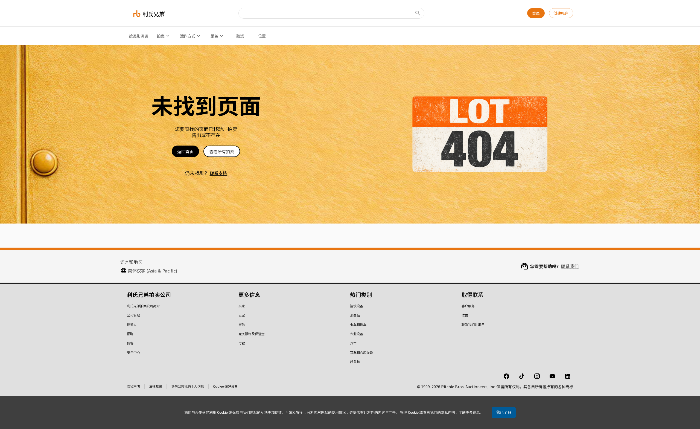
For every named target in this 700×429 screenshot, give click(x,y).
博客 (130, 343)
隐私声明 (133, 386)
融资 (240, 36)
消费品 (355, 315)
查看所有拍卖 (221, 151)
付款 (241, 343)
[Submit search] (418, 13)
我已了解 (503, 412)
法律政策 (155, 386)
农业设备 (356, 333)
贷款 (241, 324)
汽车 (353, 343)
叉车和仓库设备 (361, 352)
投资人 (132, 324)
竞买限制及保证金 (251, 333)
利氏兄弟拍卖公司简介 (143, 305)
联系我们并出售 (473, 324)
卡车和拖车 (358, 324)
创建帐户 (561, 13)
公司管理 (133, 315)
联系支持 (219, 173)
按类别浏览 (138, 36)
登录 (536, 13)
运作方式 (187, 36)
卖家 (241, 315)
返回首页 (185, 151)
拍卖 (161, 36)
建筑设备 (356, 305)
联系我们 (570, 266)
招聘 (130, 333)
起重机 (355, 361)
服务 (214, 36)
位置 (262, 36)
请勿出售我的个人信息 (187, 386)
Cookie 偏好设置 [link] (225, 386)
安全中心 (133, 352)
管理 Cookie (409, 412)
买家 (241, 305)
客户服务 (468, 305)
